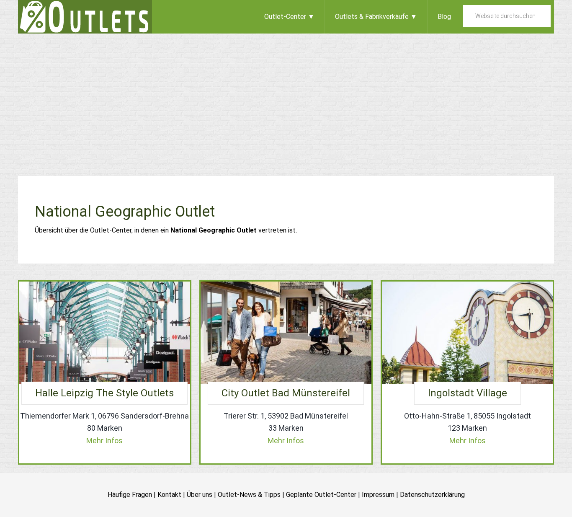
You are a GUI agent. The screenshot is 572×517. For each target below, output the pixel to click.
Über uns (199, 495)
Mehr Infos (104, 440)
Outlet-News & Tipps (249, 495)
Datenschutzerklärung (432, 495)
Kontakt (169, 495)
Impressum (378, 495)
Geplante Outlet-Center (321, 495)
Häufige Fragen (130, 495)
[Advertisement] (286, 96)
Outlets (85, 17)
